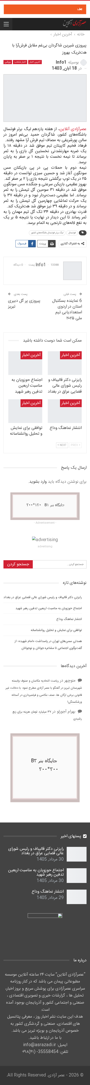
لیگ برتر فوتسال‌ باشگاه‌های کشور (47, 233)
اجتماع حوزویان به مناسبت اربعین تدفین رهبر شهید (48, 608)
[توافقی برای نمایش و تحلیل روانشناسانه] (25, 411)
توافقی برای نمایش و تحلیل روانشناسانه (56, 630)
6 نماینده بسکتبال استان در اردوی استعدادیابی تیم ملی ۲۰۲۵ (67, 309)
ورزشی (8, 62)
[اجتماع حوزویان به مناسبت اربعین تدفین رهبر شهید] (25, 363)
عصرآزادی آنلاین (73, 129)
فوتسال (72, 233)
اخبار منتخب (20, 62)
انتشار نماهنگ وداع (69, 619)
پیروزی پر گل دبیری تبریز (24, 303)
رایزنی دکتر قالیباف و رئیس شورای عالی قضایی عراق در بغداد (42, 597)
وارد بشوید (38, 481)
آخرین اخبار (35, 62)
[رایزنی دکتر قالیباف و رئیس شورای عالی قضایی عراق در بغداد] (65, 363)
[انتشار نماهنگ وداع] (65, 411)
